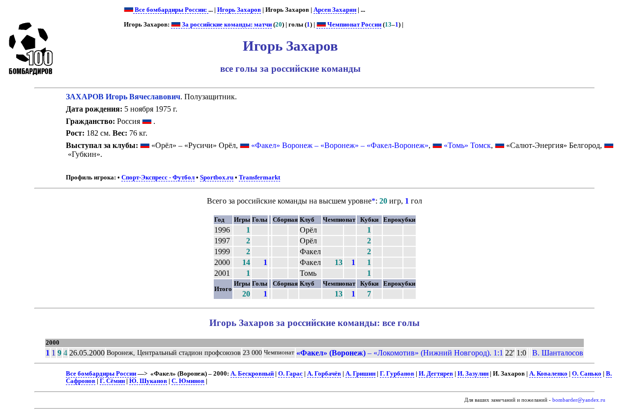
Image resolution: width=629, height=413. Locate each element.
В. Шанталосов (557, 353)
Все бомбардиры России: (170, 9)
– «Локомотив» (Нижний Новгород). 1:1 (399, 353)
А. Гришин (360, 373)
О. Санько (586, 373)
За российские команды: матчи (226, 24)
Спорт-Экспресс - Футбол (158, 177)
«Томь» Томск (467, 145)
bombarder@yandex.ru (578, 400)
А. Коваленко (548, 373)
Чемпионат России (353, 24)
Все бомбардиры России (101, 373)
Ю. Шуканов (148, 381)
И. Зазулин (472, 373)
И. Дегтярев (436, 373)
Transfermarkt (259, 177)
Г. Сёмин (112, 381)
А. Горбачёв (324, 373)
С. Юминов (188, 381)
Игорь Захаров (239, 9)
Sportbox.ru (216, 177)
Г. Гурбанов (397, 373)
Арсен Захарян (335, 9)
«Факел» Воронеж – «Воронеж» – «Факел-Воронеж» (340, 145)
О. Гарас (290, 373)
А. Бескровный (252, 373)
